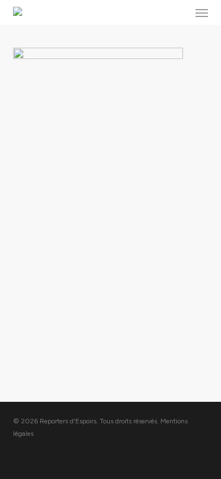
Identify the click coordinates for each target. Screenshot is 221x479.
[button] (202, 12)
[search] (179, 12)
